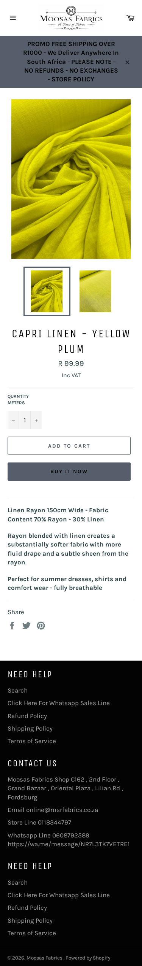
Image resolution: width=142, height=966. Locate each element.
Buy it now (69, 471)
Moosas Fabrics (45, 958)
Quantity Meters (18, 399)
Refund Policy (27, 716)
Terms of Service (32, 741)
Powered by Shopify (88, 958)
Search (18, 690)
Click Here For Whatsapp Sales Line (59, 703)
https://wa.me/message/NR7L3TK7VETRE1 (69, 844)
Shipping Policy (30, 728)
